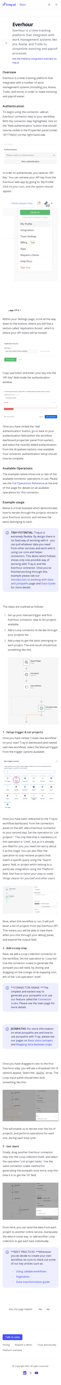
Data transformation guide (33, 1282)
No (48, 1309)
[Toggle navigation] (49, 5)
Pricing (6, 1344)
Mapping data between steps (34, 1044)
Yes (40, 1309)
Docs (23, 4)
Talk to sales (12, 1337)
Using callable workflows (31, 1271)
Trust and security (46, 1344)
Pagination (23, 1276)
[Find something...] (56, 5)
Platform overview (12, 1350)
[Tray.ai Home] (9, 5)
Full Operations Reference (28, 483)
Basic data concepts (40, 1040)
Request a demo (23, 1344)
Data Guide (48, 583)
